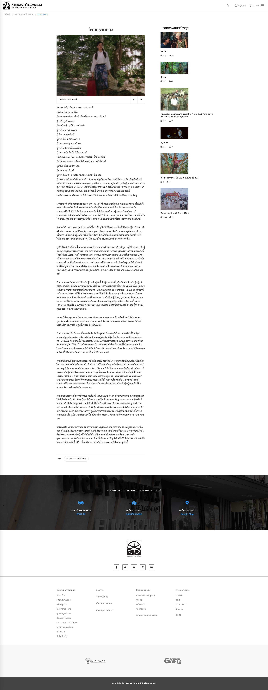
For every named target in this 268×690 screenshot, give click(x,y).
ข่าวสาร (99, 590)
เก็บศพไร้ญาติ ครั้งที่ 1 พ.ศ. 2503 (175, 213)
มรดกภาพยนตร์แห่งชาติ (76, 458)
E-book (179, 608)
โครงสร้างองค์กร (64, 608)
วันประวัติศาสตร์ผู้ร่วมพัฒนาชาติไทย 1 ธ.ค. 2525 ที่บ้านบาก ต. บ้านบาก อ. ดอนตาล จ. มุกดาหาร (187, 115)
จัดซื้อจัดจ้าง (62, 636)
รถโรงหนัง (140, 604)
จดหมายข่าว (181, 604)
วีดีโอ (178, 599)
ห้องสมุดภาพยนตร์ (104, 610)
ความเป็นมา (61, 595)
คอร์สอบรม (141, 608)
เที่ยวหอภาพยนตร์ (104, 603)
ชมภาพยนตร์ (102, 596)
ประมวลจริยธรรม (64, 617)
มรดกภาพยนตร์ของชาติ (24, 14)
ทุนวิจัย (139, 599)
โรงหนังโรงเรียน (143, 590)
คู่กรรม (164, 77)
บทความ (179, 595)
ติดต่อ (178, 614)
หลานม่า (164, 51)
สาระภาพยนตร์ (182, 590)
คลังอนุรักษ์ (61, 604)
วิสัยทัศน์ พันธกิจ (64, 599)
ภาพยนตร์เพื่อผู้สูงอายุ (145, 595)
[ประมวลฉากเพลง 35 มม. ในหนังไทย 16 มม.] (179, 177)
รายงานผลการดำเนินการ (67, 622)
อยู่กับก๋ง (164, 142)
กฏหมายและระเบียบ (65, 627)
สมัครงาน (61, 631)
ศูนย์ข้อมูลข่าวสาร (64, 613)
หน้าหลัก (8, 14)
